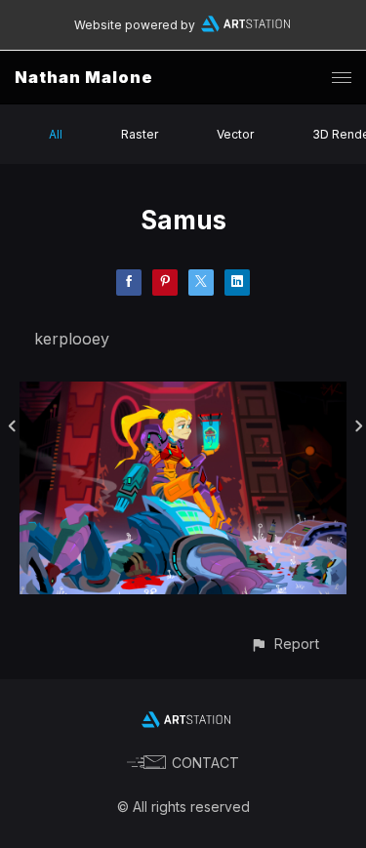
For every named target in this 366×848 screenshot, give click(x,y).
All (55, 134)
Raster (139, 134)
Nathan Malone (84, 77)
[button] (284, 644)
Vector (235, 134)
